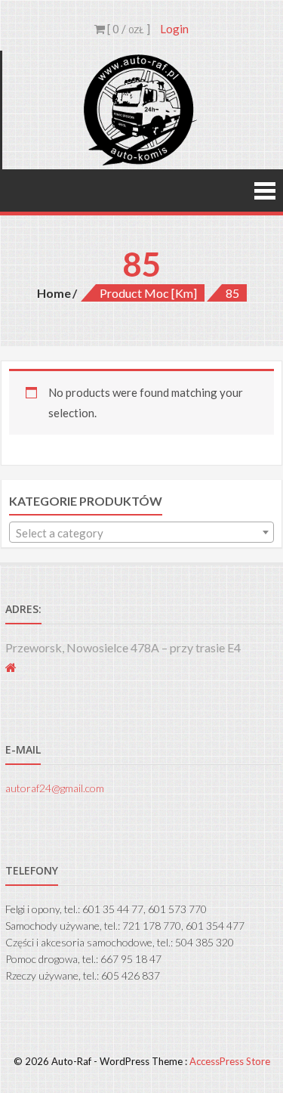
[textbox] (141, 532)
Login (174, 29)
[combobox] (141, 532)
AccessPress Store (229, 1061)
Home (54, 293)
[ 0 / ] (127, 29)
